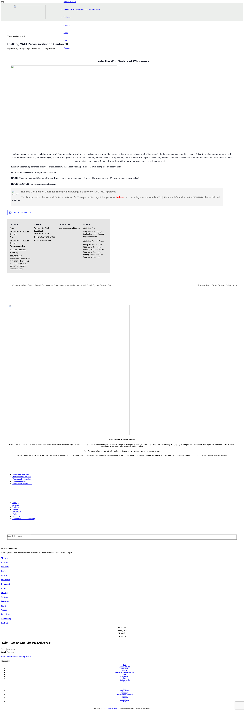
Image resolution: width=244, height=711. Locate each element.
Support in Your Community (23, 519)
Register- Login (125, 680)
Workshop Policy (19, 481)
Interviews (16, 512)
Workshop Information (21, 477)
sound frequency (16, 268)
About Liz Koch (124, 667)
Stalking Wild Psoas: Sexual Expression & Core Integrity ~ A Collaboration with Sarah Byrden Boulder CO (63, 285)
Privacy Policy (124, 676)
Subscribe (5, 661)
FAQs (14, 514)
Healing (22, 261)
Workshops (124, 668)
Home (124, 665)
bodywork (14, 255)
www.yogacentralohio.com (43, 184)
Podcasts (15, 507)
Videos (15, 509)
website (16, 200)
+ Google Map (45, 240)
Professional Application (22, 483)
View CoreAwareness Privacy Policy (16, 656)
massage (18, 263)
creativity (23, 258)
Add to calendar (20, 212)
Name (3, 649)
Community (6, 584)
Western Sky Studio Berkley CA (42, 229)
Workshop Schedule (20, 474)
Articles (15, 505)
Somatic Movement (17, 266)
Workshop (22, 249)
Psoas (25, 263)
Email (3, 652)
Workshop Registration (21, 479)
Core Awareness (112, 708)
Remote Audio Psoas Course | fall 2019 (216, 285)
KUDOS (16, 516)
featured (13, 249)
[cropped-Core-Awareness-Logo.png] (29, 18)
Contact (124, 674)
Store (124, 678)
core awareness (16, 257)
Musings (15, 503)
